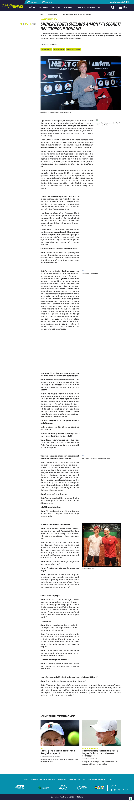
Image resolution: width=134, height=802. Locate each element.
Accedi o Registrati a (119, 2)
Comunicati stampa (49, 779)
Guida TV (34, 2)
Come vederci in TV (36, 779)
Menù (125, 7)
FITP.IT (100, 7)
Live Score (48, 2)
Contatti (110, 779)
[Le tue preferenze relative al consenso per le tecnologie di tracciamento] (130, 798)
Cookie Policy (72, 779)
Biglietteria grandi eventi (86, 7)
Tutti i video (56, 7)
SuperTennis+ (68, 7)
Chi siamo (25, 779)
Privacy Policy (62, 779)
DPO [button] (79, 779)
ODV (84, 779)
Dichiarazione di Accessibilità (97, 779)
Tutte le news (43, 7)
